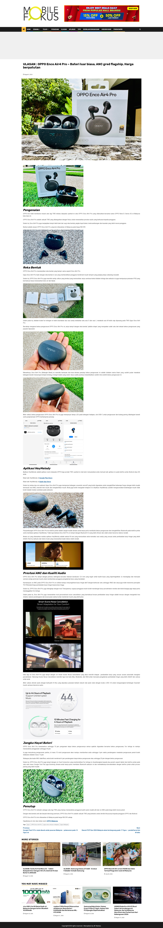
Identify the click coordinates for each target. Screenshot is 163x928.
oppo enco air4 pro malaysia (51, 824)
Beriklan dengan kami (91, 29)
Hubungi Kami (106, 29)
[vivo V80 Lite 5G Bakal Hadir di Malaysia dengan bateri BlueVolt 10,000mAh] (36, 895)
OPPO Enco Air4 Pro (36, 824)
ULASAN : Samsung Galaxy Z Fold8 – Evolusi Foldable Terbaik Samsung (80, 870)
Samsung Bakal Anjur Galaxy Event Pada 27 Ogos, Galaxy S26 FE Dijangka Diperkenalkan (96, 908)
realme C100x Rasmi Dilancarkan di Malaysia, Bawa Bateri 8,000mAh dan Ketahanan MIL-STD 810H (66, 909)
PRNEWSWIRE (118, 29)
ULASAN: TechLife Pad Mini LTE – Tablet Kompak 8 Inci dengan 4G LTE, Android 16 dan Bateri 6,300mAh (40, 871)
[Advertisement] (81, 46)
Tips (79, 29)
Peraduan (55, 29)
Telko (45, 29)
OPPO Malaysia (52, 821)
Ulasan (64, 29)
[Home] (24, 29)
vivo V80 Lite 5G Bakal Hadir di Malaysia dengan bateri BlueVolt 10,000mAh (35, 908)
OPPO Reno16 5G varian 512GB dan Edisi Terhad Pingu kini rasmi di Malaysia (119, 870)
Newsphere (87, 926)
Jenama (36, 29)
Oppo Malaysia (64, 824)
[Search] (140, 29)
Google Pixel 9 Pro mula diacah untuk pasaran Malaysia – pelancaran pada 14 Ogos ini (50, 830)
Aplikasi (72, 29)
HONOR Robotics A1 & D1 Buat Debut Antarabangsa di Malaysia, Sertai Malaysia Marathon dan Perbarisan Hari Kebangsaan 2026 (126, 910)
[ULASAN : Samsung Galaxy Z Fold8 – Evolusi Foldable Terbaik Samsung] (81, 854)
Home (29, 29)
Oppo (28, 824)
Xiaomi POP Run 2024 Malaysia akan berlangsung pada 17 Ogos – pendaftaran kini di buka (111, 830)
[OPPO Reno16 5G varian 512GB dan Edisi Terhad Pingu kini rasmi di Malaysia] (122, 854)
